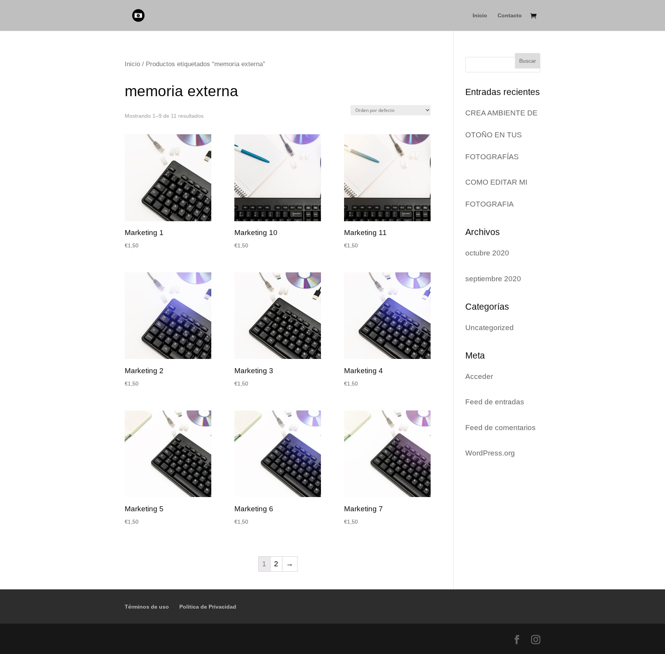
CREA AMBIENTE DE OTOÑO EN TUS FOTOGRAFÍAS (501, 135)
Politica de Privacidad (207, 607)
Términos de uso (147, 607)
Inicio (480, 15)
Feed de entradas (494, 402)
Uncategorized (489, 328)
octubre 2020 (487, 253)
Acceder (479, 376)
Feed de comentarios (500, 428)
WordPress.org (490, 453)
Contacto (510, 15)
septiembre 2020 (493, 279)
